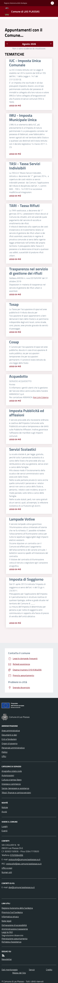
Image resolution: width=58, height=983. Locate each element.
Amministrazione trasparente (15, 929)
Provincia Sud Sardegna (12, 912)
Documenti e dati (9, 734)
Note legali (6, 920)
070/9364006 (16, 855)
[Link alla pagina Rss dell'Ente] (3, 955)
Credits (49, 969)
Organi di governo (9, 743)
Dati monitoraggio (10, 969)
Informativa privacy (10, 916)
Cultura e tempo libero (11, 779)
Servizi (32, 969)
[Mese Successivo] (51, 43)
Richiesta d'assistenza (11, 941)
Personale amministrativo (13, 747)
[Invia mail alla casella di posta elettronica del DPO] (21, 887)
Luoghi (5, 826)
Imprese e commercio (11, 784)
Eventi (4, 830)
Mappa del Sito (19, 972)
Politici (4, 752)
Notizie (5, 807)
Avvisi (4, 811)
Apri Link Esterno (40, 397)
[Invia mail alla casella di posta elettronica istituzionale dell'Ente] (24, 859)
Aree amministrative (11, 730)
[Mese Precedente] (7, 43)
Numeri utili (7, 872)
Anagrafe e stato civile (12, 771)
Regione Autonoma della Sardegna (15, 3)
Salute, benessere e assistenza (15, 788)
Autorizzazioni (8, 775)
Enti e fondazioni (9, 739)
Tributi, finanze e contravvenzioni (16, 792)
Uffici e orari (7, 868)
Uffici (4, 756)
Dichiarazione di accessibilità (14, 925)
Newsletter (7, 959)
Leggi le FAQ (7, 932)
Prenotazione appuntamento (14, 938)
